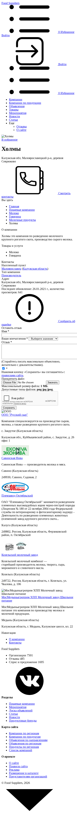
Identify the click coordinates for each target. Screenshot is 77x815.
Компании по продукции (25, 102)
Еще (11, 123)
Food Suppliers (10, 3)
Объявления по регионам (25, 743)
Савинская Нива (12, 458)
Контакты (15, 642)
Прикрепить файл (12, 378)
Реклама (14, 769)
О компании (17, 639)
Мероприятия (17, 113)
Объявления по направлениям (28, 740)
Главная (14, 206)
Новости (14, 116)
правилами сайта (12, 375)
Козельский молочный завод (19, 554)
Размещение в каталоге (23, 773)
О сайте (21, 129)
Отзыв (6, 342)
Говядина (15, 216)
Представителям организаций (28, 776)
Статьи (13, 119)
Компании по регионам (24, 733)
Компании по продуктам (25, 736)
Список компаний (20, 750)
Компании (15, 99)
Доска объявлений (21, 710)
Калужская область (35, 268)
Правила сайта (18, 766)
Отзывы (21, 126)
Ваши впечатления (14, 338)
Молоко (14, 213)
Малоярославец (11, 268)
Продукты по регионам (24, 746)
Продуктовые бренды (23, 720)
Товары (14, 109)
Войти (5, 35)
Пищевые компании (22, 209)
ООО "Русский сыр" (14, 414)
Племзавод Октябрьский (17, 495)
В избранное (9, 139)
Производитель (11, 275)
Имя (5, 331)
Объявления (16, 106)
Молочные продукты (22, 219)
